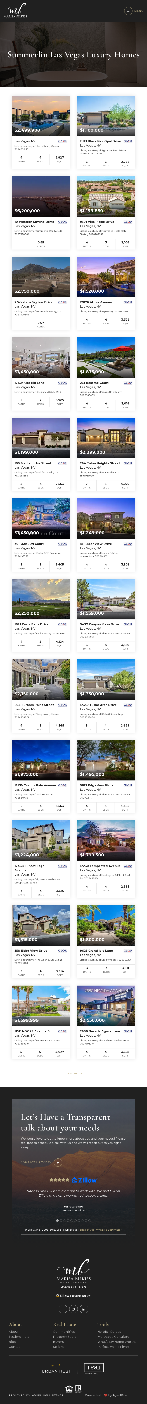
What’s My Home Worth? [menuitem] (117, 1341)
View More (74, 1073)
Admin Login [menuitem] (41, 1395)
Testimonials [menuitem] (19, 1336)
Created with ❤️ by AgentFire (106, 1395)
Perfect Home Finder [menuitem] (114, 1346)
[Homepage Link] (15, 11)
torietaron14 (73, 1206)
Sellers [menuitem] (58, 1346)
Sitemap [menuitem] (57, 1395)
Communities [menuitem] (64, 1331)
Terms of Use (86, 1229)
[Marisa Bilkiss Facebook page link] (63, 1309)
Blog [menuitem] (12, 1341)
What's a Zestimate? (109, 1229)
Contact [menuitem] (15, 1346)
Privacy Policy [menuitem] (19, 1395)
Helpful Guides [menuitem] (109, 1331)
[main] (73, 554)
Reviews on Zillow (73, 1210)
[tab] (57, 1220)
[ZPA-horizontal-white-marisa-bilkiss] (73, 1295)
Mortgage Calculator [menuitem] (114, 1336)
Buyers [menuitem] (58, 1341)
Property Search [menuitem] (66, 1336)
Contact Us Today (36, 1162)
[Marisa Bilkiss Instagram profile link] (73, 1309)
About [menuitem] (14, 1331)
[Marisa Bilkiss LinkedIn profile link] (84, 1309)
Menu (138, 11)
